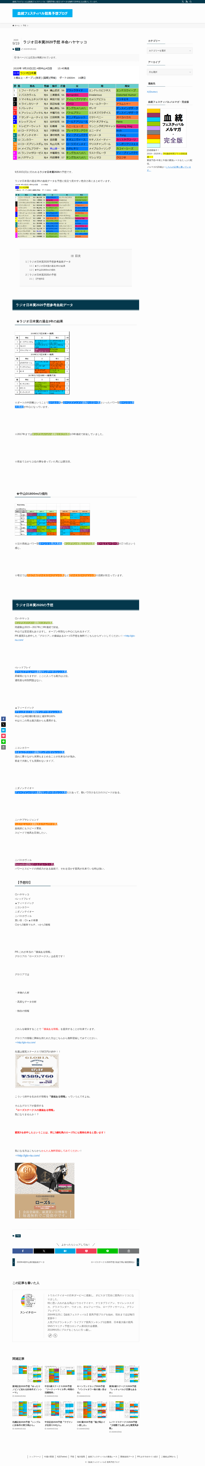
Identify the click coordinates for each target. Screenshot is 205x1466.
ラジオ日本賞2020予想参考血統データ (50, 261)
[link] (50, 1336)
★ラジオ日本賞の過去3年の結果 (50, 266)
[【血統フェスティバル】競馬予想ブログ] (42, 13)
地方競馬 (81, 1457)
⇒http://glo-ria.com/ (25, 1042)
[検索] (191, 1)
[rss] (187, 1)
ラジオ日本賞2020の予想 (42, 274)
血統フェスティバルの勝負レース (102, 1457)
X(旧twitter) (152, 92)
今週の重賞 (49, 1457)
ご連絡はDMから (168, 1457)
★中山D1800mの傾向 (45, 270)
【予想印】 (40, 279)
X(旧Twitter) (62, 1457)
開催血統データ (127, 1457)
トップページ (35, 1457)
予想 (17, 49)
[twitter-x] (183, 1)
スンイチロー (28, 1312)
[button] (22, 1251)
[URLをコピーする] (129, 1251)
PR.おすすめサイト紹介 (147, 1457)
